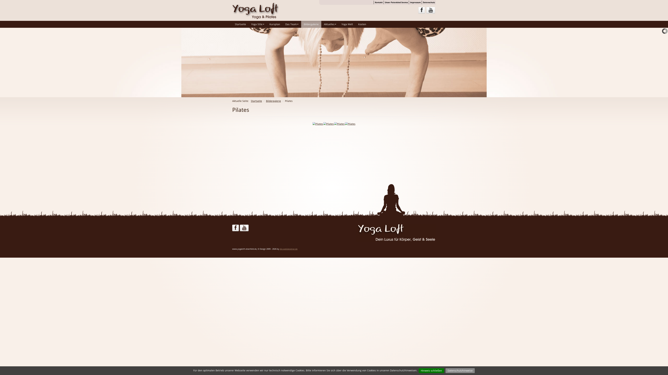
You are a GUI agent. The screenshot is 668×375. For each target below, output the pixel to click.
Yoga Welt (347, 24)
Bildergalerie (311, 24)
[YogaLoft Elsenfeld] (255, 10)
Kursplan (274, 24)
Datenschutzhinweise (460, 370)
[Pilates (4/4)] (350, 124)
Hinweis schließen (431, 370)
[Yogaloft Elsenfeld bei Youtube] (430, 10)
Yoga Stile (257, 24)
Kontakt (379, 2)
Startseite (240, 24)
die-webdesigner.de (288, 249)
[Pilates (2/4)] (328, 124)
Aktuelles (329, 24)
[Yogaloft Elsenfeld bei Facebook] (421, 10)
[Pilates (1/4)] (318, 124)
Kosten (362, 24)
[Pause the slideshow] (657, 62)
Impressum (415, 2)
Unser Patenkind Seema (396, 2)
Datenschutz (429, 2)
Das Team (291, 24)
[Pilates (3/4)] (339, 124)
